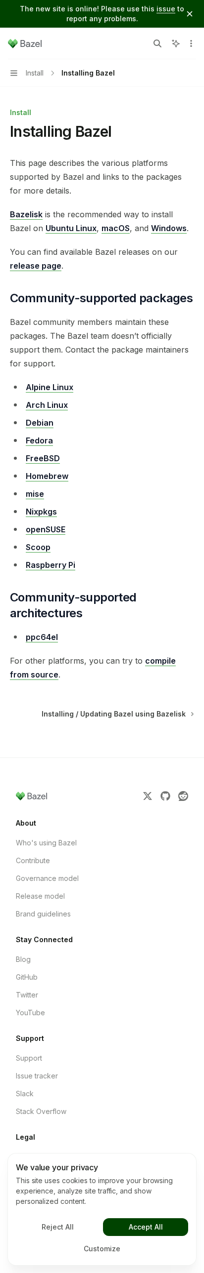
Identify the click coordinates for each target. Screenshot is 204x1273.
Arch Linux (47, 405)
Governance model (47, 878)
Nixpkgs (41, 512)
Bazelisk (26, 214)
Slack (25, 1093)
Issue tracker (37, 1076)
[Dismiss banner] (189, 13)
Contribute (33, 860)
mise (35, 494)
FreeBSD (43, 458)
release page (35, 266)
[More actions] (191, 43)
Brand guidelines (43, 914)
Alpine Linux (49, 387)
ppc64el (42, 637)
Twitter (27, 995)
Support (29, 1058)
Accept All (146, 1227)
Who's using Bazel (46, 842)
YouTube (30, 1012)
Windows (169, 228)
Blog (23, 959)
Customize (102, 1248)
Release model (40, 896)
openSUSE (45, 529)
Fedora (39, 440)
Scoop (38, 547)
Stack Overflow (41, 1111)
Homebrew (47, 476)
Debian (39, 423)
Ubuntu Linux (71, 228)
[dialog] (102, 1209)
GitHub (27, 977)
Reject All (58, 1227)
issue (165, 8)
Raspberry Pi (50, 565)
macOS (116, 228)
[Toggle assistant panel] (175, 43)
